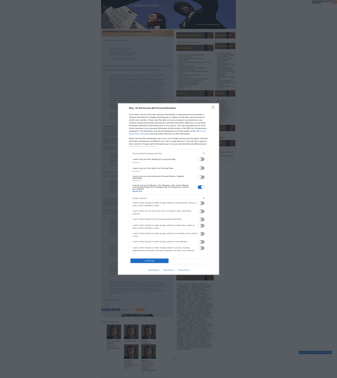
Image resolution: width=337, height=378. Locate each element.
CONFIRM (149, 261)
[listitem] (168, 153)
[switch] (201, 159)
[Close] (214, 108)
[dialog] (168, 189)
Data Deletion (153, 270)
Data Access (168, 270)
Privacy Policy (183, 270)
